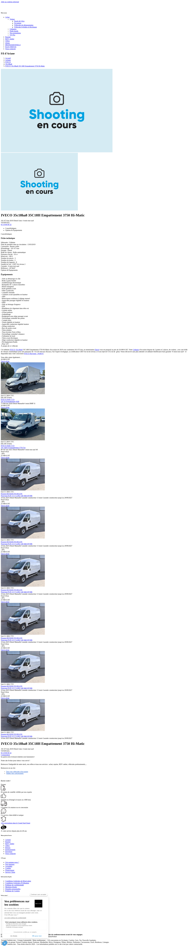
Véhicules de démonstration (23, 25)
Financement (9, 870)
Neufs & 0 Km (19, 21)
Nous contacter (10, 49)
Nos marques (9, 864)
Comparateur (5, 755)
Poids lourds (14, 31)
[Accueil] (9, 8)
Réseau (7, 848)
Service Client (10, 872)
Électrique (8, 852)
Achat (7, 17)
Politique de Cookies (12, 891)
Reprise (8, 37)
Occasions (17, 23)
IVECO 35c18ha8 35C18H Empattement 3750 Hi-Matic (25, 66)
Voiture (12, 19)
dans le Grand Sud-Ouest (15, 823)
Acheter (8, 60)
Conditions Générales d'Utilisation (17, 883)
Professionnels (10, 850)
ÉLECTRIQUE (10, 47)
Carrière (8, 868)
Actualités (8, 866)
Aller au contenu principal (10, 2)
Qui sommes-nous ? (12, 862)
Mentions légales (11, 887)
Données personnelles (12, 889)
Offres (7, 41)
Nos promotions (15, 33)
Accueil (8, 58)
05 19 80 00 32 (6, 224)
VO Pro (12, 35)
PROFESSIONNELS (13, 45)
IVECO (8, 62)
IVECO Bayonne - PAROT (33, 354)
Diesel (97, 350)
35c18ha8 (8, 64)
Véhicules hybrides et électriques (25, 27)
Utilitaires (13, 29)
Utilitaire (136, 350)
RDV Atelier (9, 39)
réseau (7, 43)
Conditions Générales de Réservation (18, 881)
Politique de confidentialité (14, 885)
